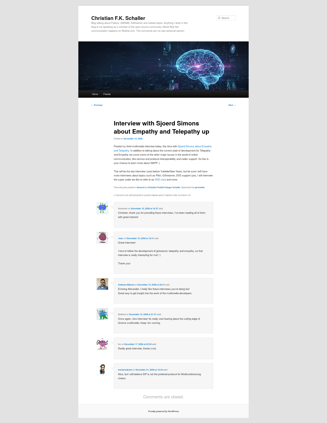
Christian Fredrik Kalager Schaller (164, 187)
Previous (97, 105)
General (140, 187)
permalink (200, 187)
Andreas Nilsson (126, 284)
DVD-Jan (160, 179)
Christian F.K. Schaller (118, 17)
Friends (107, 94)
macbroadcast (125, 369)
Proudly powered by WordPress (163, 411)
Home (95, 94)
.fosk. (120, 238)
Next (232, 105)
